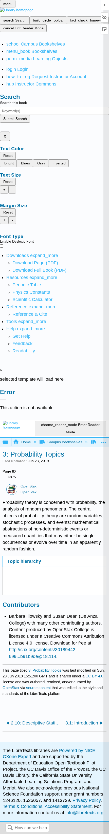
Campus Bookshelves (64, 442)
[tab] (54, 561)
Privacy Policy (86, 800)
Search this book (13, 103)
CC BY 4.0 (94, 676)
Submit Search (15, 119)
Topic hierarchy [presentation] (24, 561)
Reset (8, 156)
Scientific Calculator (32, 299)
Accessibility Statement (68, 806)
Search (10, 828)
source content (38, 688)
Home (26, 442)
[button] (22, 343)
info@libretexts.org (83, 812)
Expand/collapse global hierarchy (8, 442)
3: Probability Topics (44, 670)
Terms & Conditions (22, 806)
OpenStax (29, 486)
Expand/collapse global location (103, 441)
